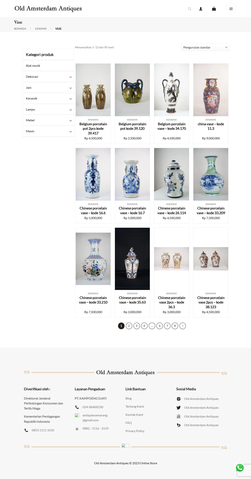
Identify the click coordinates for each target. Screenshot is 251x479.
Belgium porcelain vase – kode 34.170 (171, 126)
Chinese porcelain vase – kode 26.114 (171, 210)
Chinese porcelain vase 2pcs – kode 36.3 (171, 302)
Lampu (30, 109)
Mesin (30, 131)
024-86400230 (93, 407)
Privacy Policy (135, 431)
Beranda (20, 28)
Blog (129, 398)
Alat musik (33, 65)
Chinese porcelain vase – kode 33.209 (211, 210)
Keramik (41, 28)
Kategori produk (40, 54)
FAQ (129, 422)
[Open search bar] (189, 8)
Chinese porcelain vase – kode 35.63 (132, 299)
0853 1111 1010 (43, 430)
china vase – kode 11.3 (211, 126)
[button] (201, 8)
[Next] (182, 326)
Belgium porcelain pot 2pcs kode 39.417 (93, 128)
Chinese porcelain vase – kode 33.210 (93, 299)
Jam (28, 87)
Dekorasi (32, 76)
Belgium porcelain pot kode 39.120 (132, 126)
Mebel (30, 120)
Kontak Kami (134, 414)
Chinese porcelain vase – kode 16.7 (132, 210)
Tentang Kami (135, 406)
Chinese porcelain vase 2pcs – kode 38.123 (211, 302)
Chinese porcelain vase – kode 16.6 (93, 210)
